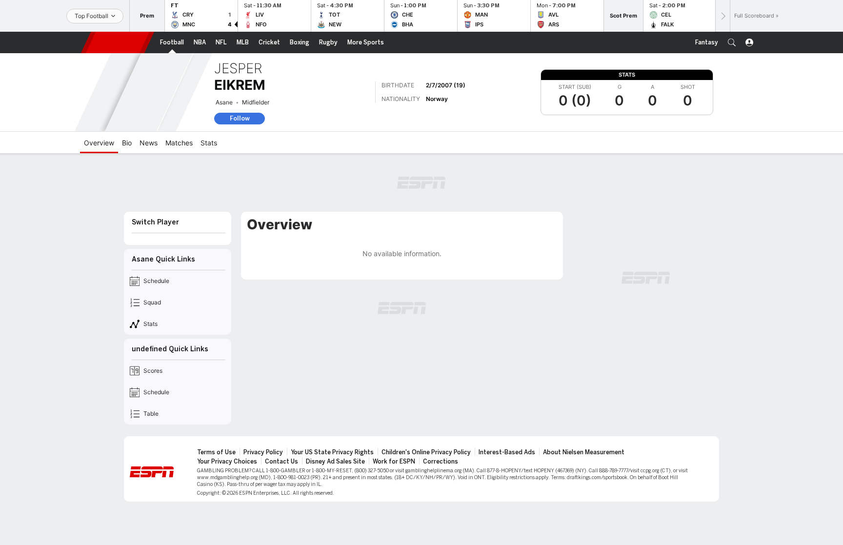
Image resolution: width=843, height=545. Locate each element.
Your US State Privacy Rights (332, 452)
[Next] (722, 16)
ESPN (118, 42)
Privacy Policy (263, 452)
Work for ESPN (394, 461)
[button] (732, 42)
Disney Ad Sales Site (335, 461)
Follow (240, 118)
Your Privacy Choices (227, 461)
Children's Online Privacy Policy (426, 452)
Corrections (440, 461)
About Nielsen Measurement (583, 452)
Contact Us (281, 461)
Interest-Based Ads (507, 452)
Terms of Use (216, 452)
